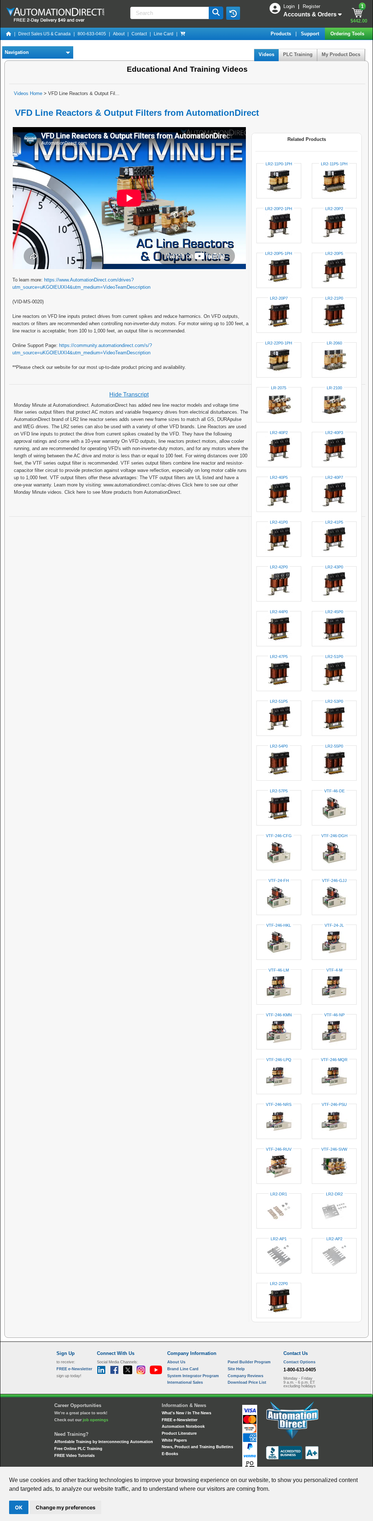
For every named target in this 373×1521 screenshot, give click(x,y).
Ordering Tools (348, 33)
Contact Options (299, 1362)
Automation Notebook (183, 1426)
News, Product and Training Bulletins (197, 1447)
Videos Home (28, 93)
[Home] (8, 34)
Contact (139, 33)
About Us (176, 1362)
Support (311, 33)
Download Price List (247, 1382)
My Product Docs (341, 54)
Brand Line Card (183, 1369)
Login (289, 6)
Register (311, 6)
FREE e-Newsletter (179, 1420)
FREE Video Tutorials (74, 1455)
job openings (95, 1420)
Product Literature (179, 1433)
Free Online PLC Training (78, 1448)
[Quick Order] (182, 34)
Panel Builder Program (249, 1362)
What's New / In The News (186, 1413)
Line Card (163, 33)
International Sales (185, 1382)
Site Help (236, 1369)
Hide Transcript (129, 394)
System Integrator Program (193, 1376)
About (119, 33)
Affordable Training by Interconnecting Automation (103, 1441)
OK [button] (19, 1507)
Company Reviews (245, 1376)
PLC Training (298, 54)
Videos (266, 54)
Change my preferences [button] (65, 1507)
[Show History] (233, 13)
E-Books (170, 1453)
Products (281, 33)
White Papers (174, 1440)
